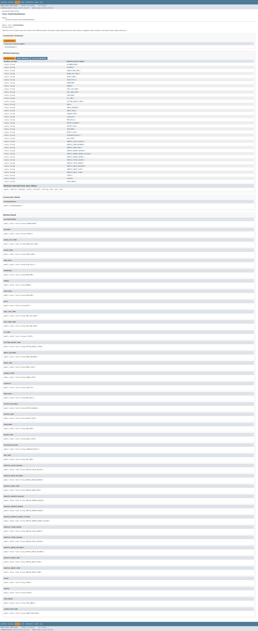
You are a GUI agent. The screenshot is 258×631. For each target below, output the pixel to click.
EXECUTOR (70, 95)
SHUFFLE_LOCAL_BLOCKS (75, 141)
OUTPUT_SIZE (71, 126)
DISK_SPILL (71, 80)
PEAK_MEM (70, 129)
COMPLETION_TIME (73, 70)
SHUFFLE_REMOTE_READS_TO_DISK (78, 154)
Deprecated (29, 2)
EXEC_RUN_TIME (72, 92)
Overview (4, 2)
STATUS (69, 178)
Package (11, 2)
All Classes (42, 5)
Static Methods (23, 58)
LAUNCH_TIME (71, 113)
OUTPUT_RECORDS (72, 123)
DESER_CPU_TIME (72, 73)
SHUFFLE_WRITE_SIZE (74, 169)
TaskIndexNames (10, 47)
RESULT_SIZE (71, 132)
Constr (20, 8)
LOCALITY (70, 117)
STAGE (69, 175)
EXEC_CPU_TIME (72, 89)
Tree (22, 2)
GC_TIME (70, 98)
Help (41, 2)
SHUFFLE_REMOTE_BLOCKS (75, 150)
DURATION (70, 83)
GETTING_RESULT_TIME (74, 101)
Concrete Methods (39, 58)
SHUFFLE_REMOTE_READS (75, 157)
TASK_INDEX (71, 181)
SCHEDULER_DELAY (73, 135)
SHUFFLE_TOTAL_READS (74, 163)
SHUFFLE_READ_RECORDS (75, 144)
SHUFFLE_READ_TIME (74, 147)
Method (26, 8)
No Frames (31, 5)
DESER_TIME (71, 76)
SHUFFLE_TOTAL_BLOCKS (75, 160)
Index (36, 2)
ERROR (69, 86)
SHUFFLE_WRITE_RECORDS (75, 166)
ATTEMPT (70, 67)
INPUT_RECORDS (72, 107)
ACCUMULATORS (72, 64)
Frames (23, 5)
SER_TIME (70, 138)
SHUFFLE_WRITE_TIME (74, 172)
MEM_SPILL (70, 120)
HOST (68, 104)
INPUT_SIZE (71, 110)
